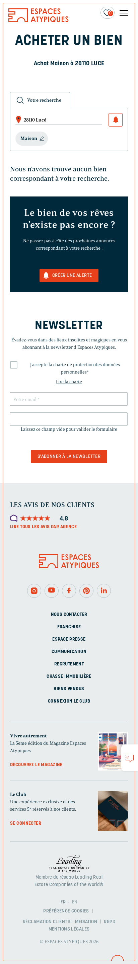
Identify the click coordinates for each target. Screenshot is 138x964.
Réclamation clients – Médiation (60, 922)
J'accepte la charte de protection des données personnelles (75, 368)
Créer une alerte (72, 275)
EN (75, 902)
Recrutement (69, 664)
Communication (69, 651)
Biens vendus (69, 689)
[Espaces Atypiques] (38, 20)
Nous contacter (69, 614)
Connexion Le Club (69, 701)
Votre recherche (44, 100)
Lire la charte (69, 382)
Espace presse (68, 639)
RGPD (109, 922)
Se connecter (25, 823)
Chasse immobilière (69, 676)
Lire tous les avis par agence (43, 527)
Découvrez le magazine (36, 765)
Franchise (69, 627)
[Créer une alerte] (116, 120)
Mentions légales (69, 929)
